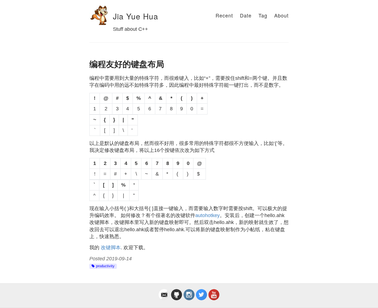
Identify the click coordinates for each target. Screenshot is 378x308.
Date (246, 15)
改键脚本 (111, 247)
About (281, 15)
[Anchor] (109, 16)
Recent (224, 15)
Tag (262, 15)
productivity (105, 266)
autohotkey (207, 215)
